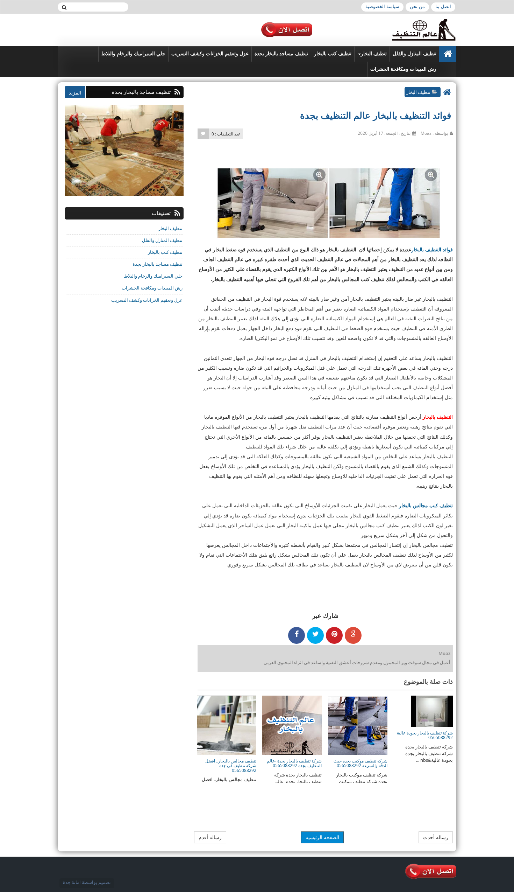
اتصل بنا (443, 6)
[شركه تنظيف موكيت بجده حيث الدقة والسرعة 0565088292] (357, 725)
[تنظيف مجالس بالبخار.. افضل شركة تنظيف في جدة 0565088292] (226, 725)
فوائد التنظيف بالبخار (432, 249)
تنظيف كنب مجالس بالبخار (426, 505)
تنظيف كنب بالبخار (332, 53)
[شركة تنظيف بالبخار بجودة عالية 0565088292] (432, 711)
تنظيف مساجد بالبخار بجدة (281, 53)
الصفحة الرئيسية (322, 837)
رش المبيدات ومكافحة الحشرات (403, 69)
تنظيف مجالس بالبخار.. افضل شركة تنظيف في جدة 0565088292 (230, 765)
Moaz (444, 653)
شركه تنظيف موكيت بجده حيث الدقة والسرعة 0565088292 (360, 763)
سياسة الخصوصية (382, 6)
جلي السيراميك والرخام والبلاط (133, 53)
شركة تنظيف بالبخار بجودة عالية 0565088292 (425, 735)
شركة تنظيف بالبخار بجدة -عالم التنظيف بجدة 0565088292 (294, 763)
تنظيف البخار (374, 53)
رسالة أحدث (435, 837)
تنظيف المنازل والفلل (414, 53)
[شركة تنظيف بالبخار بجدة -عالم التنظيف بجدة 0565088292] (292, 725)
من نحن (417, 6)
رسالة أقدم (210, 837)
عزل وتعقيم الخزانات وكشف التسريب (210, 53)
